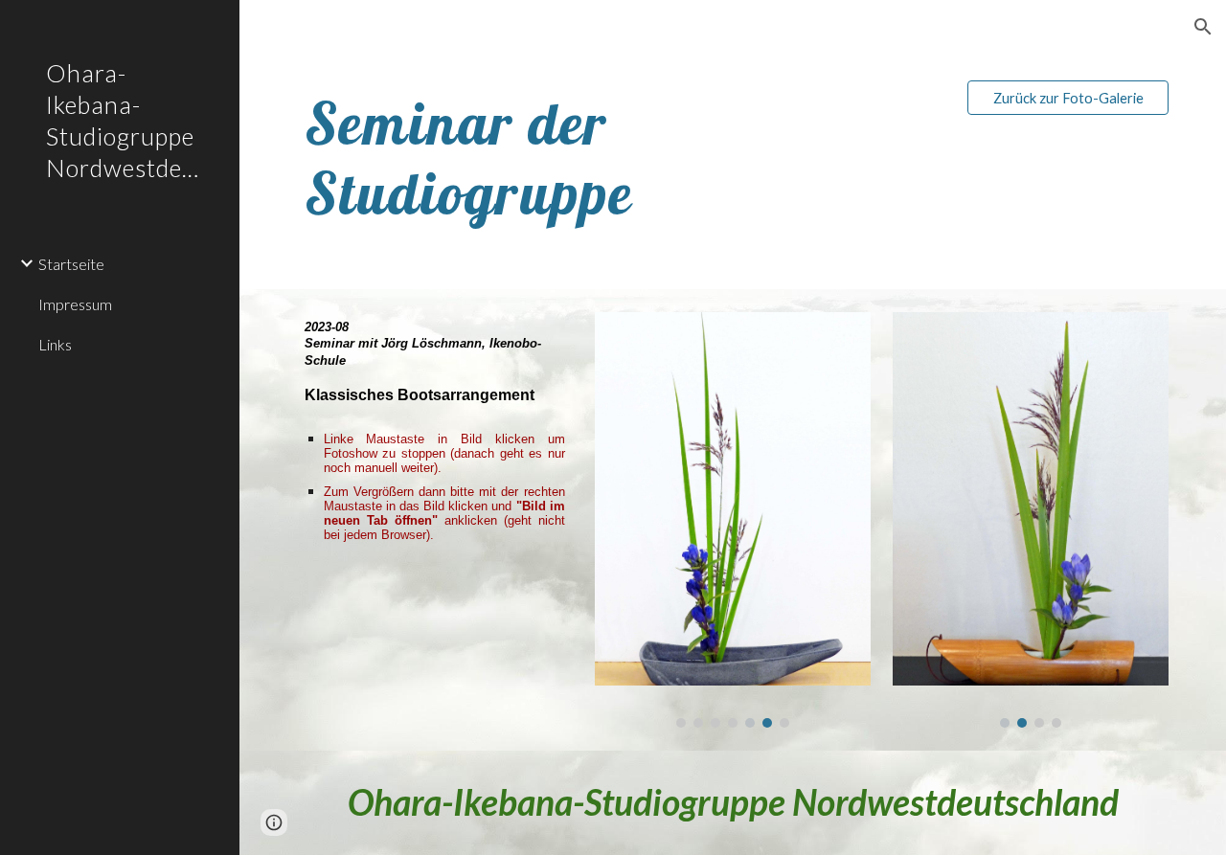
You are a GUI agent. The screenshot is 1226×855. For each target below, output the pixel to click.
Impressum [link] (75, 304)
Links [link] (55, 344)
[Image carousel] (733, 520)
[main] (621, 158)
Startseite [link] (71, 264)
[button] (1203, 27)
